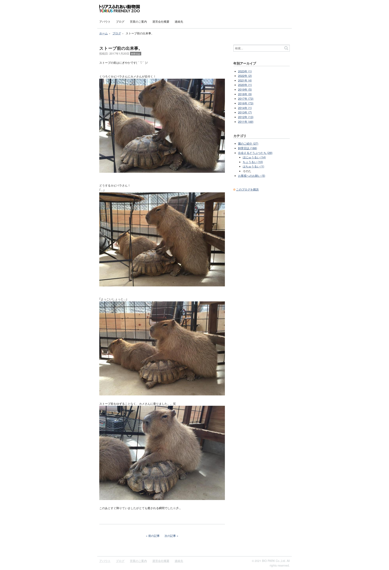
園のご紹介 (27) (248, 143)
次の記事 (170, 536)
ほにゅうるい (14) (254, 157)
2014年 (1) (245, 108)
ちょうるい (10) (253, 162)
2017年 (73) (245, 98)
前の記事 (154, 536)
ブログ (120, 21)
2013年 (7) (245, 112)
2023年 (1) (245, 71)
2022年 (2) (245, 76)
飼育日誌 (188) (247, 148)
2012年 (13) (245, 117)
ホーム (103, 33)
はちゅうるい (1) (253, 166)
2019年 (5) (245, 89)
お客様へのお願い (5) (251, 176)
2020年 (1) (245, 85)
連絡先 (179, 21)
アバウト (105, 21)
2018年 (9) (245, 94)
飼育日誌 (135, 53)
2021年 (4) (245, 80)
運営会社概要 (160, 21)
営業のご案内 (138, 21)
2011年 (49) (245, 122)
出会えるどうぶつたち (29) (255, 153)
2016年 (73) (245, 103)
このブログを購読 (247, 189)
